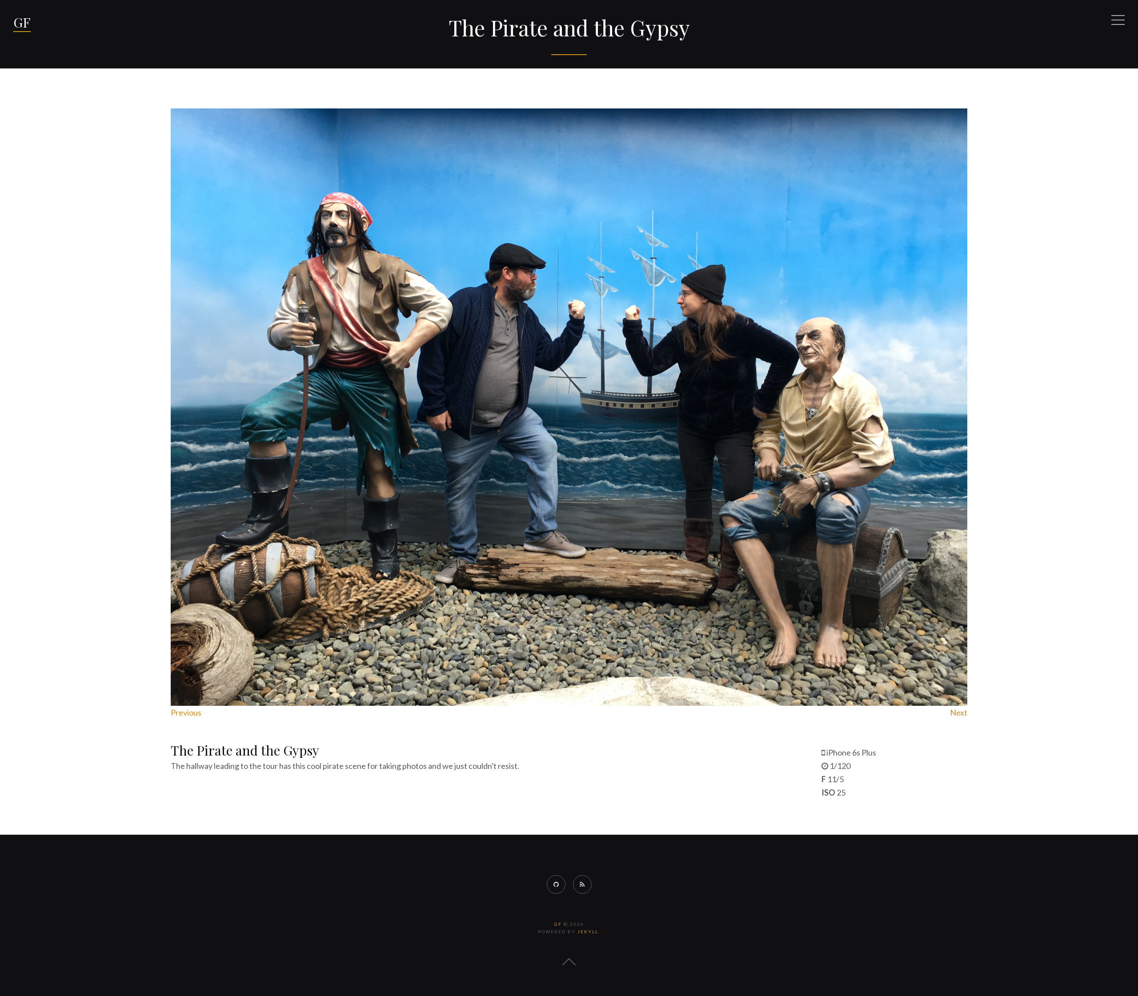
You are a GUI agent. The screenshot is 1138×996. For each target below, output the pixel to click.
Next (958, 712)
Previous (186, 712)
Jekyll (587, 931)
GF (22, 22)
